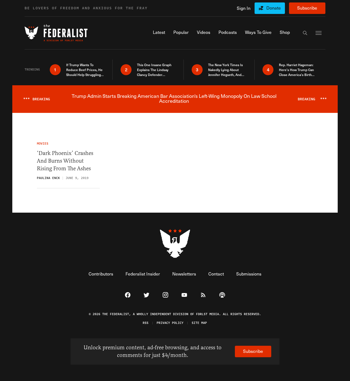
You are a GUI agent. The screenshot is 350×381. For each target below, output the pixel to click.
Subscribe (307, 8)
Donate (273, 8)
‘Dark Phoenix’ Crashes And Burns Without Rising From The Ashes (65, 161)
